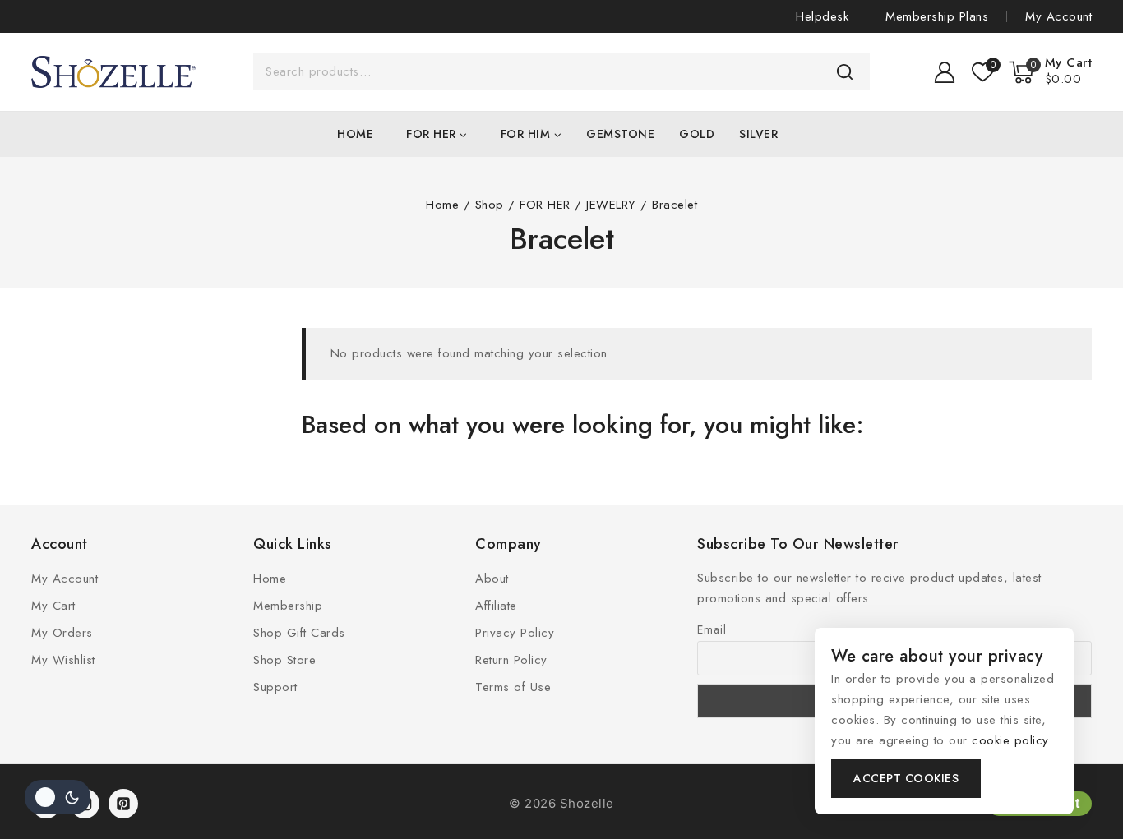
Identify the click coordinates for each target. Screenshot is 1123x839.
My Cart (53, 606)
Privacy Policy (514, 633)
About (492, 578)
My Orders (62, 633)
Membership (287, 606)
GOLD (696, 134)
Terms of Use (513, 687)
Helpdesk (822, 16)
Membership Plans (936, 16)
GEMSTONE (620, 134)
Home (355, 134)
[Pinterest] (123, 803)
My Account (1058, 16)
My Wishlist (63, 660)
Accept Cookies (906, 778)
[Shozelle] (113, 72)
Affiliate (496, 606)
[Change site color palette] (57, 797)
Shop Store (284, 660)
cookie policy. (1011, 740)
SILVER (758, 134)
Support (275, 687)
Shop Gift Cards (299, 633)
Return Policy (511, 660)
